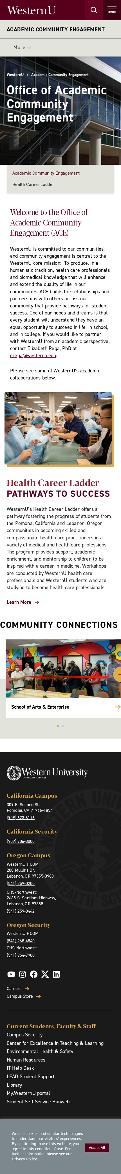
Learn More (19, 602)
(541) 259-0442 (21, 911)
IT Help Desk (20, 1068)
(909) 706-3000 (21, 841)
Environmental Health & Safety (40, 1051)
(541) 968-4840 (21, 941)
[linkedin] (56, 974)
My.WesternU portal (28, 1093)
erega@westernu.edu (33, 355)
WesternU (15, 74)
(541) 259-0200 (21, 883)
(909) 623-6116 (21, 818)
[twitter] (45, 974)
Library (14, 1085)
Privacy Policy (24, 1159)
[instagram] (22, 974)
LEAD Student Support (31, 1076)
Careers (14, 988)
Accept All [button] (97, 1147)
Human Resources (26, 1059)
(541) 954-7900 (21, 955)
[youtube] (11, 974)
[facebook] (33, 974)
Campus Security (24, 1034)
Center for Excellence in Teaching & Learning (55, 1043)
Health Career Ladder (33, 184)
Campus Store (20, 996)
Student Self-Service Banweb (38, 1101)
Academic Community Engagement (56, 29)
